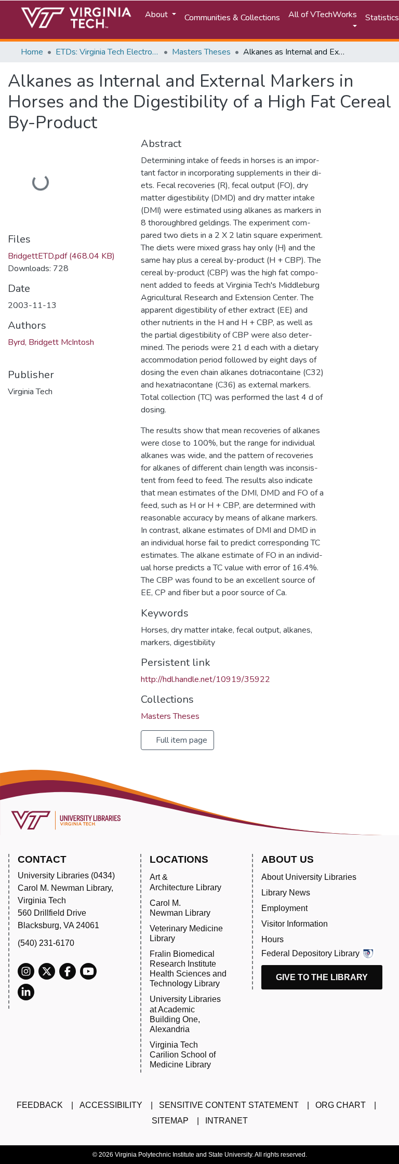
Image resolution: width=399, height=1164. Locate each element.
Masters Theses (201, 52)
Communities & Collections (232, 17)
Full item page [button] (180, 740)
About (157, 14)
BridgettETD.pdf (61, 256)
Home (32, 52)
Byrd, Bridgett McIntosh (51, 342)
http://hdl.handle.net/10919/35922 (205, 679)
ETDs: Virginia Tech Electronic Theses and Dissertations (107, 52)
